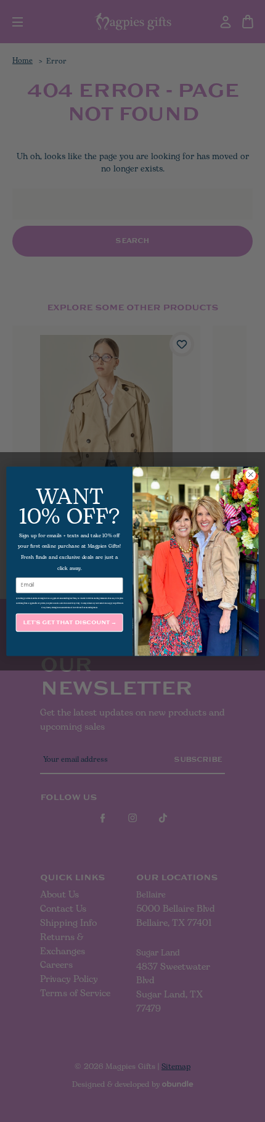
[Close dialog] (250, 474)
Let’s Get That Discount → (69, 622)
